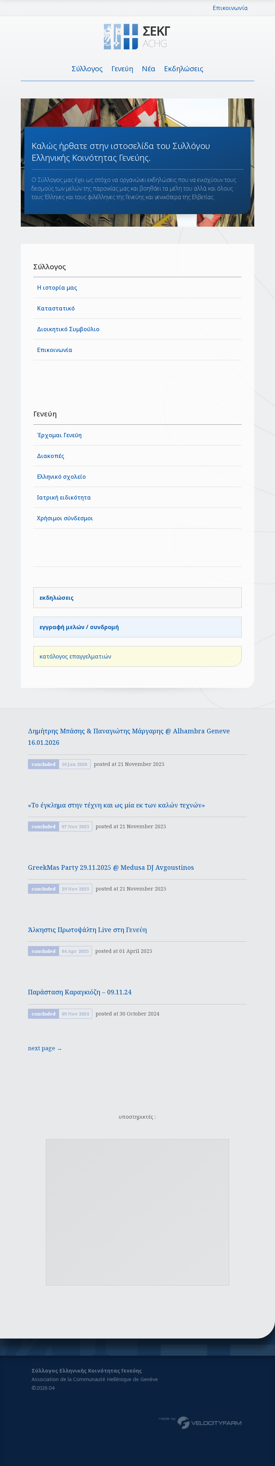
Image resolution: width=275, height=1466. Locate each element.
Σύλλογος (87, 68)
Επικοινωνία (230, 8)
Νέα (148, 68)
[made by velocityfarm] (200, 1422)
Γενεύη (122, 68)
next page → (45, 1048)
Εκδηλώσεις (183, 68)
